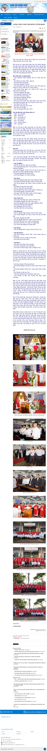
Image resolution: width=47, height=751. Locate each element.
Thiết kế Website (4, 749)
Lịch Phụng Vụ (4, 34)
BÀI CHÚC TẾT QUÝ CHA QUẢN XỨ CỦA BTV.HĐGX (5, 55)
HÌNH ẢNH (16, 623)
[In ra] (42, 28)
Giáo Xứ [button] (15, 14)
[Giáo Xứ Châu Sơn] (5, 8)
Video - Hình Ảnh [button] (8, 17)
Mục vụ (3, 26)
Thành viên (19, 731)
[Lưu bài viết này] (44, 28)
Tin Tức (3, 731)
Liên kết (32, 731)
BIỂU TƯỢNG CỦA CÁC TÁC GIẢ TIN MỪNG (5, 43)
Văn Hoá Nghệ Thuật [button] (39, 14)
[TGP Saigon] (5, 115)
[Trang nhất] (1, 14)
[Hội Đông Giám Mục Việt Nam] (5, 109)
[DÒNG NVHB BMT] (5, 133)
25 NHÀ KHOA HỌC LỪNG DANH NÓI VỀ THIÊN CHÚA (5, 92)
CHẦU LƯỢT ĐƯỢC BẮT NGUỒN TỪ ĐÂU (5, 79)
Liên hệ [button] (15, 17)
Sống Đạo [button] (29, 14)
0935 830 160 (7, 712)
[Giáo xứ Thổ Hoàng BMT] (5, 122)
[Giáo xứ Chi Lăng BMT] (5, 129)
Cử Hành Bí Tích (5, 29)
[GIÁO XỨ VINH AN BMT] (5, 120)
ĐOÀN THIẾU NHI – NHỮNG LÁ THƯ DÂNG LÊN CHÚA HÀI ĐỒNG (5, 50)
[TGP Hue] (5, 112)
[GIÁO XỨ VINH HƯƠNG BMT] (5, 117)
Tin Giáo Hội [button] (7, 14)
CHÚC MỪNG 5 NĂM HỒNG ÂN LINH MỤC (5, 98)
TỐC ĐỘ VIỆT (10, 749)
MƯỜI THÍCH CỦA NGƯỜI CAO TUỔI (5, 67)
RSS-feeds (19, 733)
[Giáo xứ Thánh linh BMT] (5, 125)
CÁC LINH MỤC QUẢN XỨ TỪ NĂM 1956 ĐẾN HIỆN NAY (5, 73)
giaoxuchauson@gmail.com (36, 712)
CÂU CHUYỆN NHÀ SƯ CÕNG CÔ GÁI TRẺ (5, 61)
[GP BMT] (5, 131)
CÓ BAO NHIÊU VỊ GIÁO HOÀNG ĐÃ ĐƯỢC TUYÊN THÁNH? (5, 85)
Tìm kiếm (3, 733)
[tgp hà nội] (5, 104)
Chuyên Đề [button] (21, 14)
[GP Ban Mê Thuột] (5, 106)
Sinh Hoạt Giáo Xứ (5, 31)
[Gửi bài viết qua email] (40, 28)
